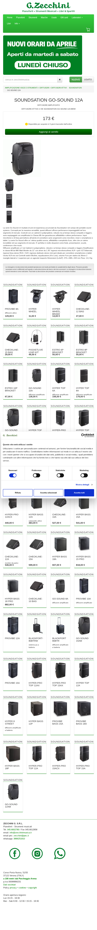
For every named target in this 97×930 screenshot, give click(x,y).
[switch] (36, 475)
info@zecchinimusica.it (21, 832)
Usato (54, 17)
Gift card (64, 17)
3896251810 (19, 838)
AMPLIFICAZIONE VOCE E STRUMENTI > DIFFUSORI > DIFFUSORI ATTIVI (36, 88)
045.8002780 (13, 829)
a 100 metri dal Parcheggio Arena (20, 878)
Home (9, 17)
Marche (44, 17)
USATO (88, 79)
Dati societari (9, 884)
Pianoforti (20, 17)
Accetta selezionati (48, 493)
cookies (22, 888)
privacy (13, 888)
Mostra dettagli (82, 485)
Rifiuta (18, 493)
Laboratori (76, 17)
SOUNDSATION (75, 88)
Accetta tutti (79, 493)
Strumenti (33, 17)
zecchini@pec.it (21, 835)
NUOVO (76, 79)
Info (16, 23)
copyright (32, 888)
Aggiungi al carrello (48, 132)
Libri (9, 23)
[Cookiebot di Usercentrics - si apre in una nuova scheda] (83, 435)
